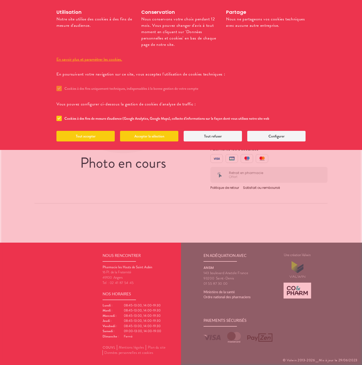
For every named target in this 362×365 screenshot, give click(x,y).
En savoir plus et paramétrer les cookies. (89, 59)
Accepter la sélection (149, 136)
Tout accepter (86, 136)
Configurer (276, 136)
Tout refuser (213, 136)
